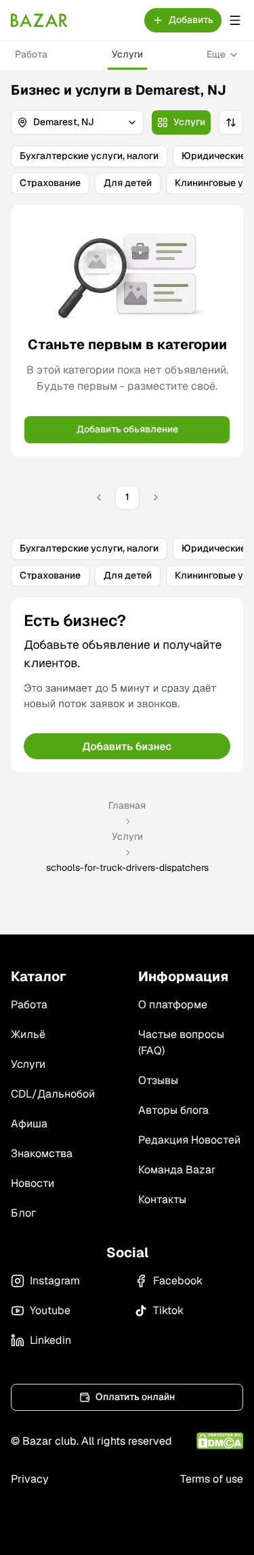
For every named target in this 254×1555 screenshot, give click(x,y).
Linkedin (50, 1340)
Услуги (127, 54)
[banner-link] (127, 685)
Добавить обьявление (127, 429)
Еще (216, 54)
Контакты (162, 1199)
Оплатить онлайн (135, 1397)
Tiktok (168, 1310)
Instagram (55, 1281)
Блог (23, 1213)
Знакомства (41, 1153)
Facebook (178, 1281)
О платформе (172, 1004)
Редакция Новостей (189, 1140)
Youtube (50, 1310)
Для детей (128, 183)
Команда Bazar (176, 1170)
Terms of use (211, 1479)
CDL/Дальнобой (53, 1094)
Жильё (28, 1034)
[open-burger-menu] (235, 20)
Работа (31, 54)
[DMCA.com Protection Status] (219, 1441)
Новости (32, 1183)
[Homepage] (39, 20)
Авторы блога (173, 1110)
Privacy (30, 1479)
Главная (127, 805)
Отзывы (158, 1080)
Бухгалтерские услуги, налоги (89, 156)
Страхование (50, 183)
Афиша (29, 1124)
